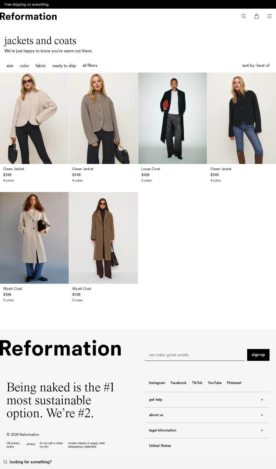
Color (24, 66)
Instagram (157, 383)
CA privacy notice (13, 445)
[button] (243, 16)
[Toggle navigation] (269, 16)
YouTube (215, 383)
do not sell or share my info (51, 445)
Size (9, 66)
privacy (31, 444)
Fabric (41, 66)
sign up (258, 355)
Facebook (179, 383)
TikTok (197, 383)
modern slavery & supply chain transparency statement (86, 445)
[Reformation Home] (28, 16)
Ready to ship (64, 66)
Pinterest (234, 383)
